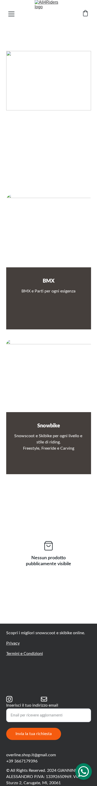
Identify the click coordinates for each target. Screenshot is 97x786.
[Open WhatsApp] (83, 771)
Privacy (13, 643)
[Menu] (11, 14)
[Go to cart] (85, 14)
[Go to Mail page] (44, 699)
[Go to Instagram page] (9, 699)
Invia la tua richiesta (34, 734)
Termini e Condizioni (24, 654)
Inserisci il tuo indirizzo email (32, 705)
